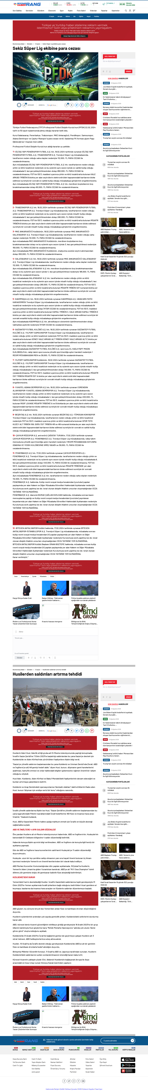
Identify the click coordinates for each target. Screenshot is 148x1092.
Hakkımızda (50, 1089)
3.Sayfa (51, 16)
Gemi (22, 982)
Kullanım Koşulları (88, 1089)
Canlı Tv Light (18, 1065)
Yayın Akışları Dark (38, 1062)
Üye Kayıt (103, 1062)
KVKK (80, 1089)
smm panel (36, 1072)
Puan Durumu (74, 1049)
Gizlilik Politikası (65, 1089)
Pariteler (100, 1049)
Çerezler (74, 1089)
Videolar (93, 10)
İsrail (35, 982)
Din (74, 16)
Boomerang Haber (19, 44)
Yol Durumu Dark (19, 1062)
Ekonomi (52, 10)
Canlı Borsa (55, 1059)
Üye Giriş (103, 1059)
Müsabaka (43, 576)
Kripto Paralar (129, 1049)
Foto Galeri (81, 10)
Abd (15, 982)
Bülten (68, 16)
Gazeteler (116, 10)
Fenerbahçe (25, 576)
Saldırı (42, 982)
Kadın (70, 10)
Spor (62, 10)
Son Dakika (17, 10)
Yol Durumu (113, 1049)
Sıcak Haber (90, 1072)
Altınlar (73, 1059)
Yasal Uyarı (98, 1089)
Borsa (15, 1049)
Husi (28, 982)
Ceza (15, 576)
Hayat (89, 16)
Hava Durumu (58, 1049)
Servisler (29, 10)
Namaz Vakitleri (29, 1049)
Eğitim (81, 16)
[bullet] (44, 657)
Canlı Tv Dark (36, 1059)
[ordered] (40, 657)
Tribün (52, 576)
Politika (96, 16)
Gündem (40, 10)
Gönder (19, 658)
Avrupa (60, 16)
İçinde (34, 576)
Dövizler (73, 1062)
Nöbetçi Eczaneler (39, 1065)
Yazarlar (104, 10)
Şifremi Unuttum (106, 1065)
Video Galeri (90, 1062)
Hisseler (87, 1049)
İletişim (56, 1089)
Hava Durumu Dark (20, 1059)
